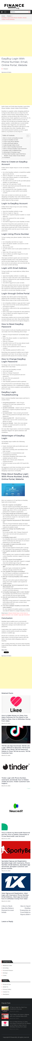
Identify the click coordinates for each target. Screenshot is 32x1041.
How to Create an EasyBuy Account (13, 138)
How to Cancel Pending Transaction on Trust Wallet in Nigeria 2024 (25, 910)
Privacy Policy (7, 989)
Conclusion (7, 157)
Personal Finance (8, 970)
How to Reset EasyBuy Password (13, 146)
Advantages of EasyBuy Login (12, 152)
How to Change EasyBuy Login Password (14, 148)
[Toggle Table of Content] (27, 136)
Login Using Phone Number (11, 141)
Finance (5, 69)
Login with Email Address (11, 143)
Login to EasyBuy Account (10, 139)
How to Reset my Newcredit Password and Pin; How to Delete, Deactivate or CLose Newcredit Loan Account (16, 834)
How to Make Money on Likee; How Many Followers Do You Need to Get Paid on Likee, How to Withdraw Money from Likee (16, 718)
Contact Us (6, 992)
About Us (5, 987)
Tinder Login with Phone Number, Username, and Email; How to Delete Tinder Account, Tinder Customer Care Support (16, 780)
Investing (6, 968)
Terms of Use (7, 984)
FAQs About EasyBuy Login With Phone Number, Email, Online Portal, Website (15, 154)
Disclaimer (6, 994)
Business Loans (7, 965)
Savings (5, 973)
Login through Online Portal (11, 145)
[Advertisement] (16, 40)
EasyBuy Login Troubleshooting (12, 150)
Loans (4, 975)
